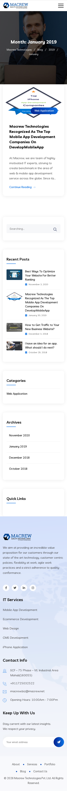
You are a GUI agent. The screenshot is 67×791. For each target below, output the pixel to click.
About (16, 764)
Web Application (44, 110)
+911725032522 (22, 683)
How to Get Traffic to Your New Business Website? (42, 327)
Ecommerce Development (20, 619)
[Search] (57, 226)
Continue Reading (20, 187)
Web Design (11, 628)
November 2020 (19, 435)
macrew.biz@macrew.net (27, 691)
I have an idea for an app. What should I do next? (41, 345)
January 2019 (18, 446)
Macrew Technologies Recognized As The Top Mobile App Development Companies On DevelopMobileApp (32, 136)
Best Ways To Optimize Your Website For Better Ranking (40, 275)
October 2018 (18, 468)
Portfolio (49, 764)
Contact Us (40, 771)
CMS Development (15, 637)
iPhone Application (15, 647)
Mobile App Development (20, 610)
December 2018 (19, 457)
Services (32, 764)
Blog (23, 771)
